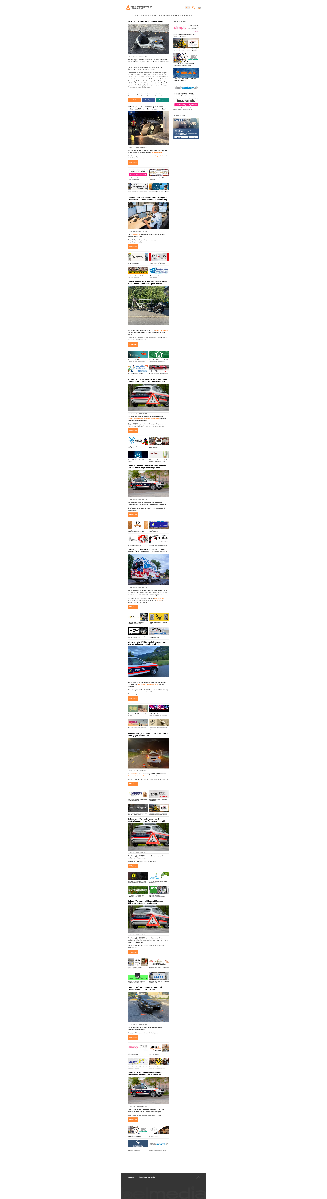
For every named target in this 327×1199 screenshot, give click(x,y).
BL (144, 15)
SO (173, 15)
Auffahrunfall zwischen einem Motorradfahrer (143, 418)
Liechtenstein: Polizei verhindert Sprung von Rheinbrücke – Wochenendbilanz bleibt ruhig (147, 199)
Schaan (159, 600)
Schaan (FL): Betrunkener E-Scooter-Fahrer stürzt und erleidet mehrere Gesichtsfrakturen (147, 551)
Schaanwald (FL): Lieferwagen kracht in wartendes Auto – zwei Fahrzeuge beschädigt (147, 820)
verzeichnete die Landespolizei (148, 684)
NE (161, 15)
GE (150, 15)
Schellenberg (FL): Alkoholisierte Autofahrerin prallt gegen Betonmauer (148, 735)
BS (146, 15)
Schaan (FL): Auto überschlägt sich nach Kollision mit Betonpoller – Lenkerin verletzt (147, 108)
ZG (191, 15)
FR (148, 15)
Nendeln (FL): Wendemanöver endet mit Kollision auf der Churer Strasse (145, 988)
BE (141, 15)
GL (152, 15)
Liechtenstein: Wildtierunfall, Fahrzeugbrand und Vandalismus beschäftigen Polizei (147, 643)
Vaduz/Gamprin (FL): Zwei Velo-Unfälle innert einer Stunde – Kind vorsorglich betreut (147, 283)
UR (182, 15)
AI (137, 15)
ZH (189, 15)
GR (155, 15)
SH (171, 15)
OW (167, 15)
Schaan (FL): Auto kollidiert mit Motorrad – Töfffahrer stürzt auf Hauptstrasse (146, 902)
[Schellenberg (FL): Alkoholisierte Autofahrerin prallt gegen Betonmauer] (148, 753)
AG (135, 15)
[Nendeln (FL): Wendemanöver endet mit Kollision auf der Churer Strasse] (148, 1007)
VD (184, 15)
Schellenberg (134, 774)
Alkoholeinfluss (159, 598)
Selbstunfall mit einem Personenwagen (141, 776)
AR (139, 15)
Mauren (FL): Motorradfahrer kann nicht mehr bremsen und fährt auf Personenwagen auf (147, 380)
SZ (176, 15)
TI (180, 15)
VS (187, 15)
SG (169, 15)
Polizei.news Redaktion (141, 56)
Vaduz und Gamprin (161, 330)
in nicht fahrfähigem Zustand (156, 156)
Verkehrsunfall (157, 152)
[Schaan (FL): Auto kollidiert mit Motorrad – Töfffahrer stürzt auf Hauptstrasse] (148, 919)
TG (178, 15)
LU (159, 15)
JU (157, 15)
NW (164, 15)
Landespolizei (135, 234)
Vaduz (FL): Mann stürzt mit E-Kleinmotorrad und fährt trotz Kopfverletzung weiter (147, 467)
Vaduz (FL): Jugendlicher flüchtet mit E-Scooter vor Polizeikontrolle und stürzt (145, 1074)
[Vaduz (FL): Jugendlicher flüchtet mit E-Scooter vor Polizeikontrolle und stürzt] (148, 1090)
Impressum (131, 1177)
